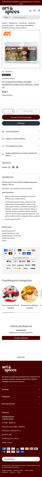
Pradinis (4, 23)
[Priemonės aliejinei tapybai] (29, 294)
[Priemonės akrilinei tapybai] (10, 294)
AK (3, 71)
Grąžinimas (12, 472)
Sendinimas (23, 23)
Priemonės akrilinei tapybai (10, 306)
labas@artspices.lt (8, 416)
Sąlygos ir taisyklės (6, 470)
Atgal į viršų (21, 357)
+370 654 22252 (7, 419)
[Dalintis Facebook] (13, 167)
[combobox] (21, 17)
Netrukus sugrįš (28, 111)
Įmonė (19, 472)
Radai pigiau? (6, 162)
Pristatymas (5, 472)
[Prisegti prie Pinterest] (17, 167)
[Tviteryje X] (9, 167)
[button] (34, 10)
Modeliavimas (13, 23)
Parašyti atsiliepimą (21, 338)
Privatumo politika (18, 470)
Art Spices (4, 465)
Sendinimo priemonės (8, 78)
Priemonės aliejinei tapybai (29, 306)
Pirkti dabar (21, 123)
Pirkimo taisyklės (29, 470)
